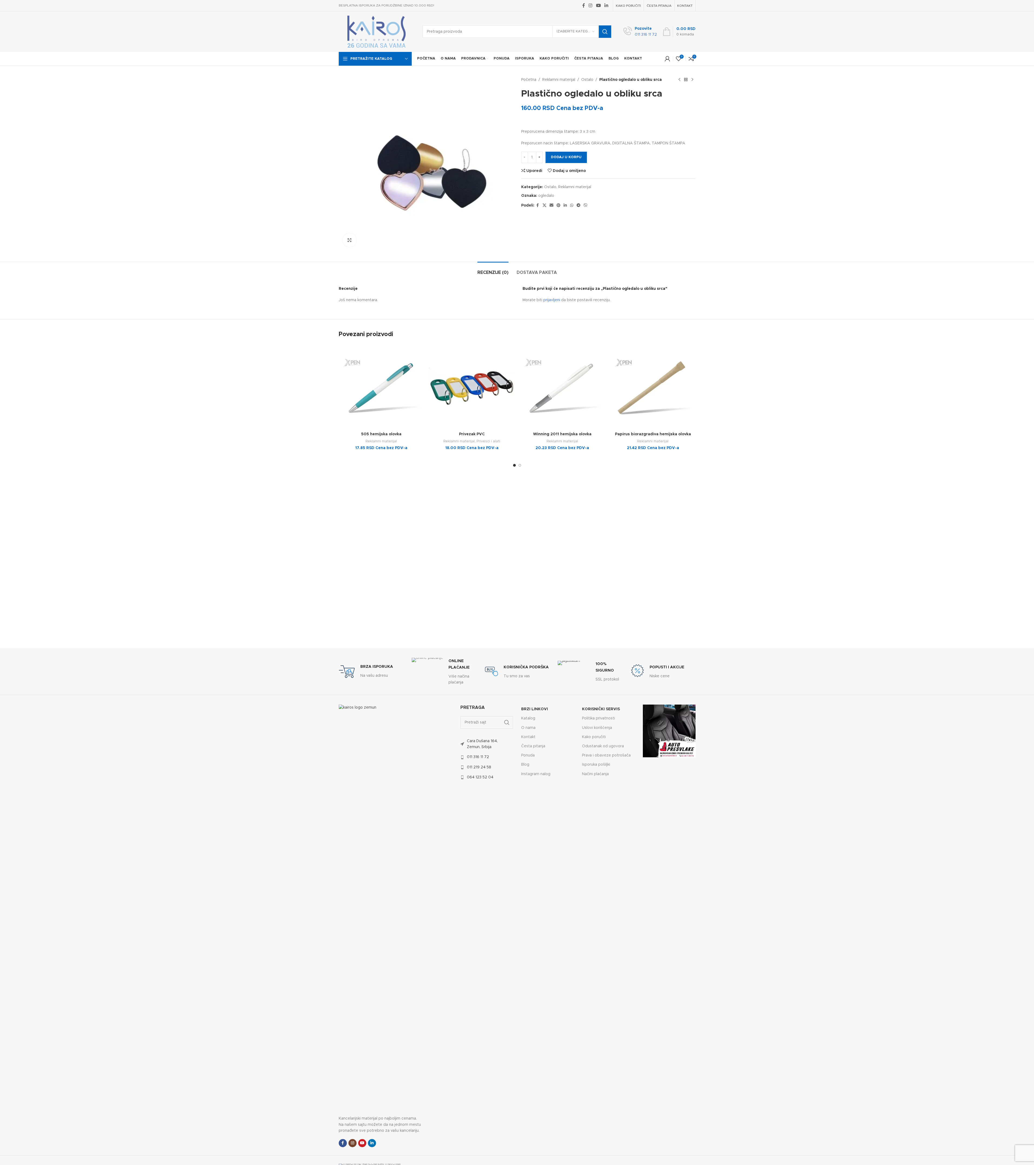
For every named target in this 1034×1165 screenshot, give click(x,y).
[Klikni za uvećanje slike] (349, 240)
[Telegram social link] (578, 205)
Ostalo (587, 80)
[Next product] (692, 80)
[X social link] (544, 205)
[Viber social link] (585, 205)
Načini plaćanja (595, 774)
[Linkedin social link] (606, 5)
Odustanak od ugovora (603, 746)
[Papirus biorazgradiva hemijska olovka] (653, 386)
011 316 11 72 (478, 757)
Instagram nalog (535, 774)
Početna (528, 80)
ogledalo (546, 196)
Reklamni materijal (558, 80)
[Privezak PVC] (471, 386)
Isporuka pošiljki (596, 764)
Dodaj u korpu (566, 157)
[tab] (492, 270)
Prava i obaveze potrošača (606, 755)
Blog (525, 764)
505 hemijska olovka (381, 434)
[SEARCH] (605, 31)
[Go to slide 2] (519, 465)
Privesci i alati (488, 441)
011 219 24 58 (479, 767)
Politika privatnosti (598, 718)
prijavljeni (551, 300)
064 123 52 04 (480, 777)
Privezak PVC (472, 434)
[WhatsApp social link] (571, 205)
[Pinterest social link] (558, 205)
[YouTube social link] (598, 5)
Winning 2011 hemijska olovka (562, 434)
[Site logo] (376, 32)
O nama (528, 728)
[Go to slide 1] (514, 465)
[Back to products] (686, 80)
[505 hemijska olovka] (381, 386)
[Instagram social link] (590, 5)
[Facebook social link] (583, 5)
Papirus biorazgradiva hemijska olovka (653, 434)
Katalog (528, 718)
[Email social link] (551, 205)
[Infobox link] (640, 32)
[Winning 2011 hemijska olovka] (562, 386)
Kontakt (528, 737)
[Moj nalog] (667, 58)
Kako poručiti (594, 737)
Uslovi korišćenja (597, 728)
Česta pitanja (533, 746)
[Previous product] (679, 80)
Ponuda (528, 755)
